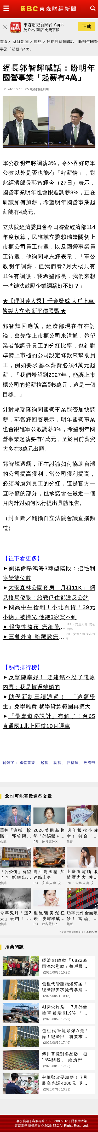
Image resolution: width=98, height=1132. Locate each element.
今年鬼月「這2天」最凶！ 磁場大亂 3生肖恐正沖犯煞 (15, 916)
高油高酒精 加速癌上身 (49, 874)
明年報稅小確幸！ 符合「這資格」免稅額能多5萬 (82, 833)
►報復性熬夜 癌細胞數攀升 (34, 628)
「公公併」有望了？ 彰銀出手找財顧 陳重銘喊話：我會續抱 (15, 875)
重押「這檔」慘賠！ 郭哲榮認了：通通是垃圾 (15, 833)
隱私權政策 (79, 1121)
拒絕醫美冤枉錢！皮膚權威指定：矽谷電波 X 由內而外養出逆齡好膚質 (49, 916)
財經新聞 (20, 41)
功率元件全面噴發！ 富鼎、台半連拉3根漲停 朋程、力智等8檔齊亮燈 (82, 916)
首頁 (4, 41)
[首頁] (49, 8)
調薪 (57, 762)
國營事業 (27, 762)
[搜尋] (91, 13)
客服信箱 (22, 1121)
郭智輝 (72, 762)
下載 (86, 26)
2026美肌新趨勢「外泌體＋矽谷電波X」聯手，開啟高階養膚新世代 (49, 833)
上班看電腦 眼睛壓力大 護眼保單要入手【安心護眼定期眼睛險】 (82, 875)
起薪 (44, 762)
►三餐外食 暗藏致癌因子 (34, 637)
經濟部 (89, 762)
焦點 (38, 41)
